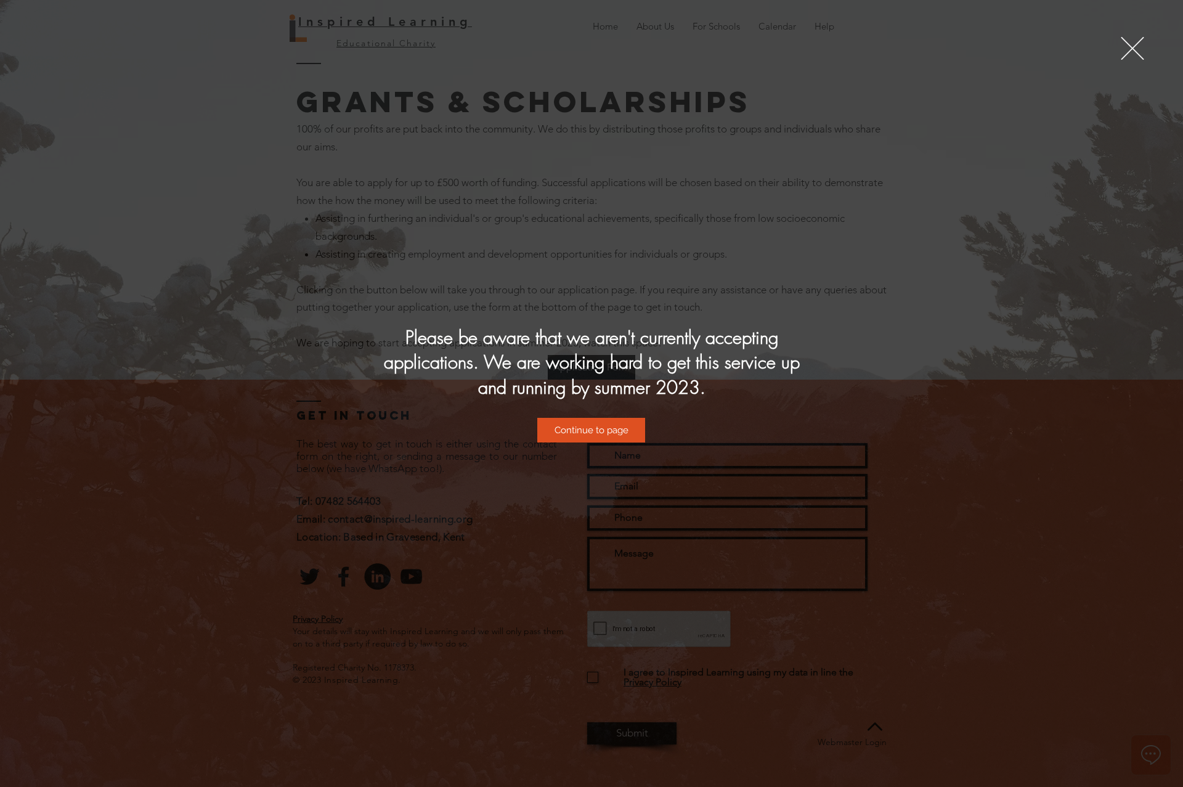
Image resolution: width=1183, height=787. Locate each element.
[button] (1132, 48)
